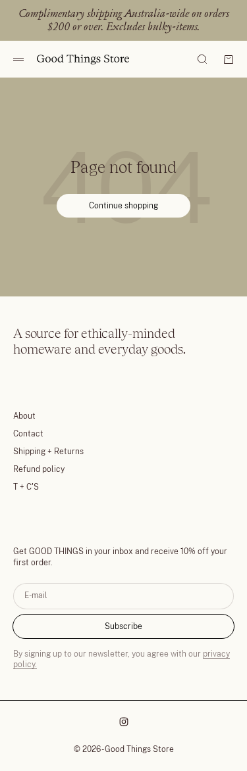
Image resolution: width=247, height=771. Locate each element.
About (24, 416)
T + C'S (26, 487)
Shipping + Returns (48, 451)
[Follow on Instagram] (124, 721)
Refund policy (39, 469)
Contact (28, 433)
